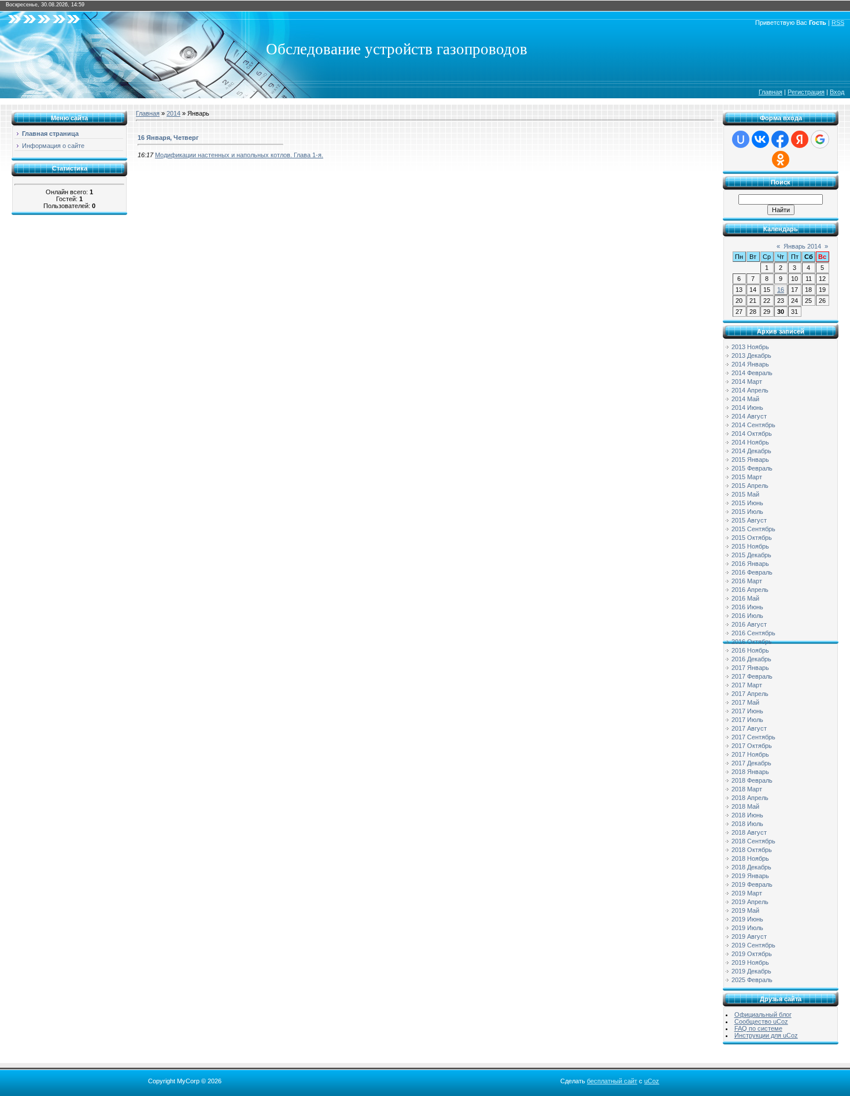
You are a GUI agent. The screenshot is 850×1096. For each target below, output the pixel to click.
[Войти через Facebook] (780, 139)
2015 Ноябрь (750, 546)
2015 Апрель (749, 485)
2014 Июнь (747, 407)
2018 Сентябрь (753, 841)
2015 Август (749, 520)
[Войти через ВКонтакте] (760, 139)
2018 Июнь (747, 815)
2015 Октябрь (751, 537)
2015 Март (746, 476)
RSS (837, 22)
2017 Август (749, 728)
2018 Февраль (752, 780)
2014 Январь (750, 364)
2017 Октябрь (751, 745)
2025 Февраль (752, 979)
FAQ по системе (758, 1028)
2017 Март (746, 685)
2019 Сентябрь (753, 945)
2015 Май (745, 494)
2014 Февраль (752, 372)
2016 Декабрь (751, 659)
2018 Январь (750, 771)
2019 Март (746, 893)
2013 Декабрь (751, 355)
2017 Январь (750, 667)
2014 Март (746, 381)
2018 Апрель (749, 797)
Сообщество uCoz (761, 1021)
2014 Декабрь (751, 450)
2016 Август (749, 624)
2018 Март (746, 789)
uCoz (651, 1081)
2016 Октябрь (751, 641)
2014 (173, 113)
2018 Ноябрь (750, 858)
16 (780, 289)
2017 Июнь (747, 711)
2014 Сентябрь (753, 424)
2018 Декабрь (751, 867)
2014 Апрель (749, 390)
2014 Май (745, 398)
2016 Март (746, 580)
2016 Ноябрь (750, 650)
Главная (770, 91)
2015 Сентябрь (753, 528)
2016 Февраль (752, 572)
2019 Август (749, 936)
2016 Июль (747, 615)
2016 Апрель (749, 589)
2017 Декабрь (751, 763)
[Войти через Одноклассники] (780, 159)
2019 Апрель (749, 901)
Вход (837, 91)
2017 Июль (747, 719)
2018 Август (749, 832)
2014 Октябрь (751, 433)
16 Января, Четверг (168, 137)
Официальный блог (763, 1014)
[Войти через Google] (820, 139)
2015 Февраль (752, 468)
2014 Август (749, 416)
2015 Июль (747, 511)
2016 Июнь (747, 606)
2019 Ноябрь (750, 962)
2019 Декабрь (751, 971)
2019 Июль (747, 927)
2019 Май (745, 910)
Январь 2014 (802, 246)
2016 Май (745, 598)
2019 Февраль (752, 884)
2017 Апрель (749, 693)
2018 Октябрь (751, 849)
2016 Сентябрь (753, 633)
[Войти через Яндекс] (799, 139)
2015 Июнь (747, 502)
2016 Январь (750, 563)
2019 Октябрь (751, 953)
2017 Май (745, 702)
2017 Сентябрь (753, 737)
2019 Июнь (747, 919)
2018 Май (745, 806)
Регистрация (806, 91)
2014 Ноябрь (750, 442)
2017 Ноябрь (750, 754)
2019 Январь (750, 875)
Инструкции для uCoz (766, 1035)
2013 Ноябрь (750, 346)
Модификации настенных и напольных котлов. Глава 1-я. (239, 154)
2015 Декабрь (751, 554)
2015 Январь (750, 459)
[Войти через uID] (740, 139)
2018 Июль (747, 823)
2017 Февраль (752, 676)
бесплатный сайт (612, 1081)
